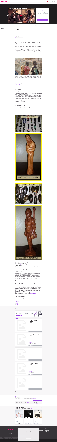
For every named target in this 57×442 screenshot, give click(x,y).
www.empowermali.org (18, 301)
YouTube (17, 304)
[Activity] (50, 1)
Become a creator (47, 431)
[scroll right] (34, 15)
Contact (39, 429)
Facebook (17, 302)
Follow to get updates (36, 403)
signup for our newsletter (18, 84)
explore (31, 408)
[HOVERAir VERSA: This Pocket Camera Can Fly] (19, 414)
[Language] (47, 1)
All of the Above (32, 377)
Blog (38, 431)
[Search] (24, 1)
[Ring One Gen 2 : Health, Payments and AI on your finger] (28, 414)
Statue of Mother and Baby (34, 334)
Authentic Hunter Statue (34, 363)
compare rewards (19, 315)
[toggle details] (23, 424)
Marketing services (47, 430)
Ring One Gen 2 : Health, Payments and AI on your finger (28, 421)
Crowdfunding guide (35, 398)
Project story (2, 28)
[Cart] (49, 1)
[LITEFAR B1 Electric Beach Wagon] (38, 414)
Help (31, 398)
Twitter (17, 303)
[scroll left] (7, 15)
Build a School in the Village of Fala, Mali (25, 5)
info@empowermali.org (18, 264)
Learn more (28, 402)
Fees (45, 429)
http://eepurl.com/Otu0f (26, 294)
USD (44, 1)
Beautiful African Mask (33, 349)
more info (30, 342)
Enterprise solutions (47, 432)
